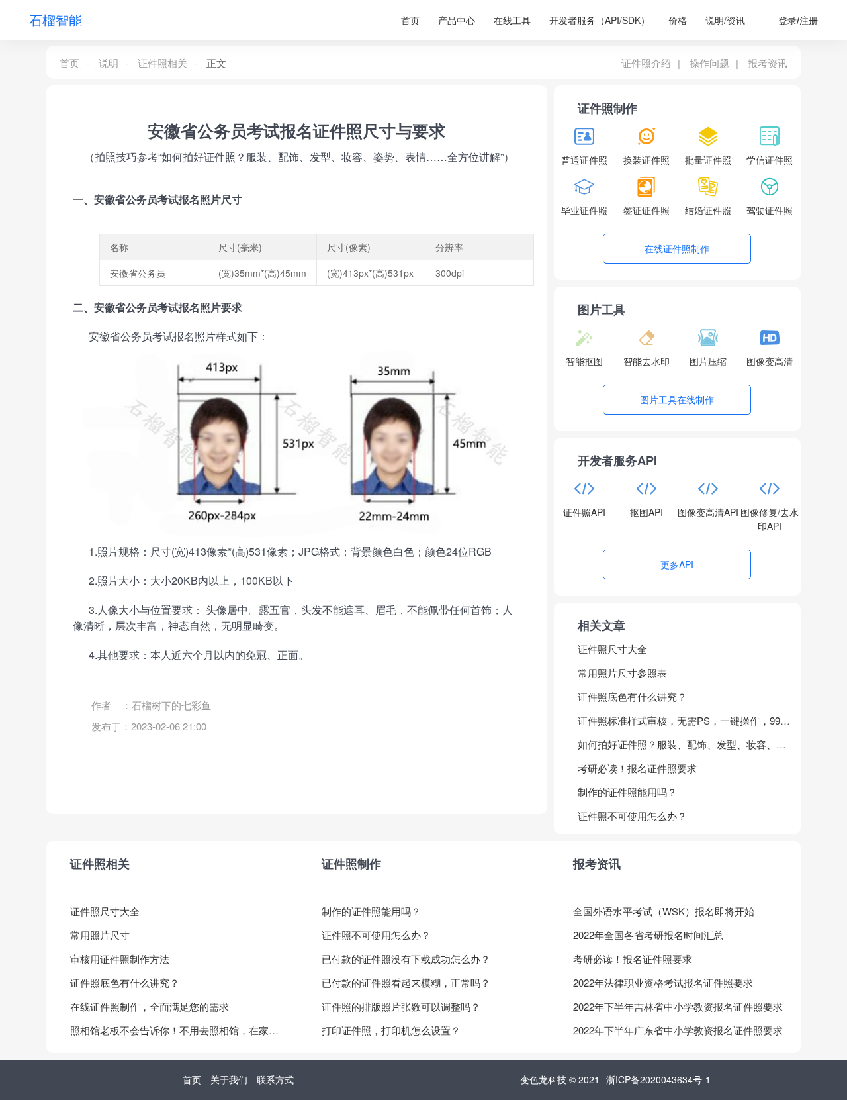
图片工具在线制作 (677, 399)
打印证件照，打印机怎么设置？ (391, 1030)
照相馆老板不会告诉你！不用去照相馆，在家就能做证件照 (174, 1035)
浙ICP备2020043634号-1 (658, 1079)
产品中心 (456, 19)
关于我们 (228, 1079)
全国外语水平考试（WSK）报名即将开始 (663, 911)
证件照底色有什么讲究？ (632, 696)
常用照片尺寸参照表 (622, 672)
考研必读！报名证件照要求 (637, 768)
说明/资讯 (725, 19)
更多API (676, 564)
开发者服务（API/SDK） (599, 19)
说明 (108, 63)
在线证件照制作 (677, 248)
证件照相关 (162, 63)
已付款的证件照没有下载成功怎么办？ (406, 959)
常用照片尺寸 (100, 935)
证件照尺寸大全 (612, 649)
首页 (410, 19)
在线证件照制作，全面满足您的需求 (149, 1006)
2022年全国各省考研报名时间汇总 (648, 935)
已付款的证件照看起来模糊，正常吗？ (406, 982)
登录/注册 (798, 19)
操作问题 (709, 63)
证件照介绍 (646, 63)
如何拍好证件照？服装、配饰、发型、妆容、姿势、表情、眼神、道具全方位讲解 (682, 749)
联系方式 (275, 1079)
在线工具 (512, 19)
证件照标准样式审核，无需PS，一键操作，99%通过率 (683, 725)
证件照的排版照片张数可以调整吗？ (401, 1006)
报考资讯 (767, 63)
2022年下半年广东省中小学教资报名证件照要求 (678, 1030)
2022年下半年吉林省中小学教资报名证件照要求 (678, 1006)
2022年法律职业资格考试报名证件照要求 (663, 982)
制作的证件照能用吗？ (627, 792)
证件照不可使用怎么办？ (632, 816)
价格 (677, 19)
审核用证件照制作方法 (119, 959)
